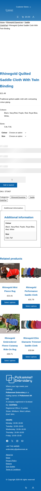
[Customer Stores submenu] (30, 7)
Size (3, 136)
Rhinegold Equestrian (14, 22)
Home (2, 22)
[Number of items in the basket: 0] (26, 488)
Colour (4, 133)
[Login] (33, 17)
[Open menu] (18, 17)
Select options (9, 302)
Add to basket (8, 185)
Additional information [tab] (13, 208)
